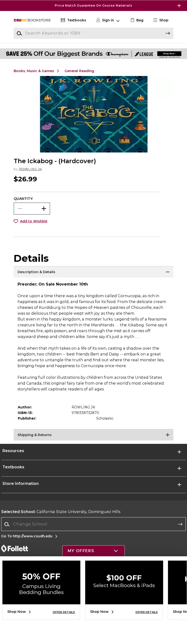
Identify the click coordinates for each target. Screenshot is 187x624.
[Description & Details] (93, 272)
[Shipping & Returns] (93, 435)
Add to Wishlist (33, 221)
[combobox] (93, 524)
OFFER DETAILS (64, 612)
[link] (136, 20)
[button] (93, 5)
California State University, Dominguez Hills (60, 511)
